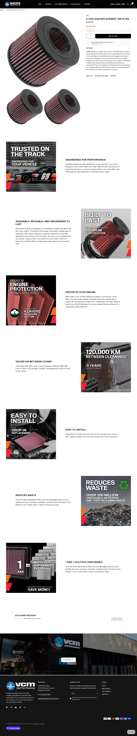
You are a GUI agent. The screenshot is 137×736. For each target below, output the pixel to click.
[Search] (128, 4)
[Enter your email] (97, 693)
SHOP (104, 686)
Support (87, 4)
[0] (131, 4)
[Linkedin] (26, 707)
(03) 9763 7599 (45, 694)
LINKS (104, 682)
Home (1, 10)
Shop (39, 4)
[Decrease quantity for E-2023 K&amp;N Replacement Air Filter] (87, 36)
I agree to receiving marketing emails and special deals (84, 698)
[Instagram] (13, 707)
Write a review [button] (116, 619)
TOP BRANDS (106, 691)
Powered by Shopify (38, 723)
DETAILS (89, 48)
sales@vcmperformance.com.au (48, 698)
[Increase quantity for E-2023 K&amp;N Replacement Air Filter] (92, 36)
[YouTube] (17, 707)
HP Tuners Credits (61, 4)
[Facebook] (8, 707)
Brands (48, 4)
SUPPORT (105, 694)
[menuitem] (40, 4)
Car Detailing (75, 4)
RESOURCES (106, 689)
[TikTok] (21, 707)
